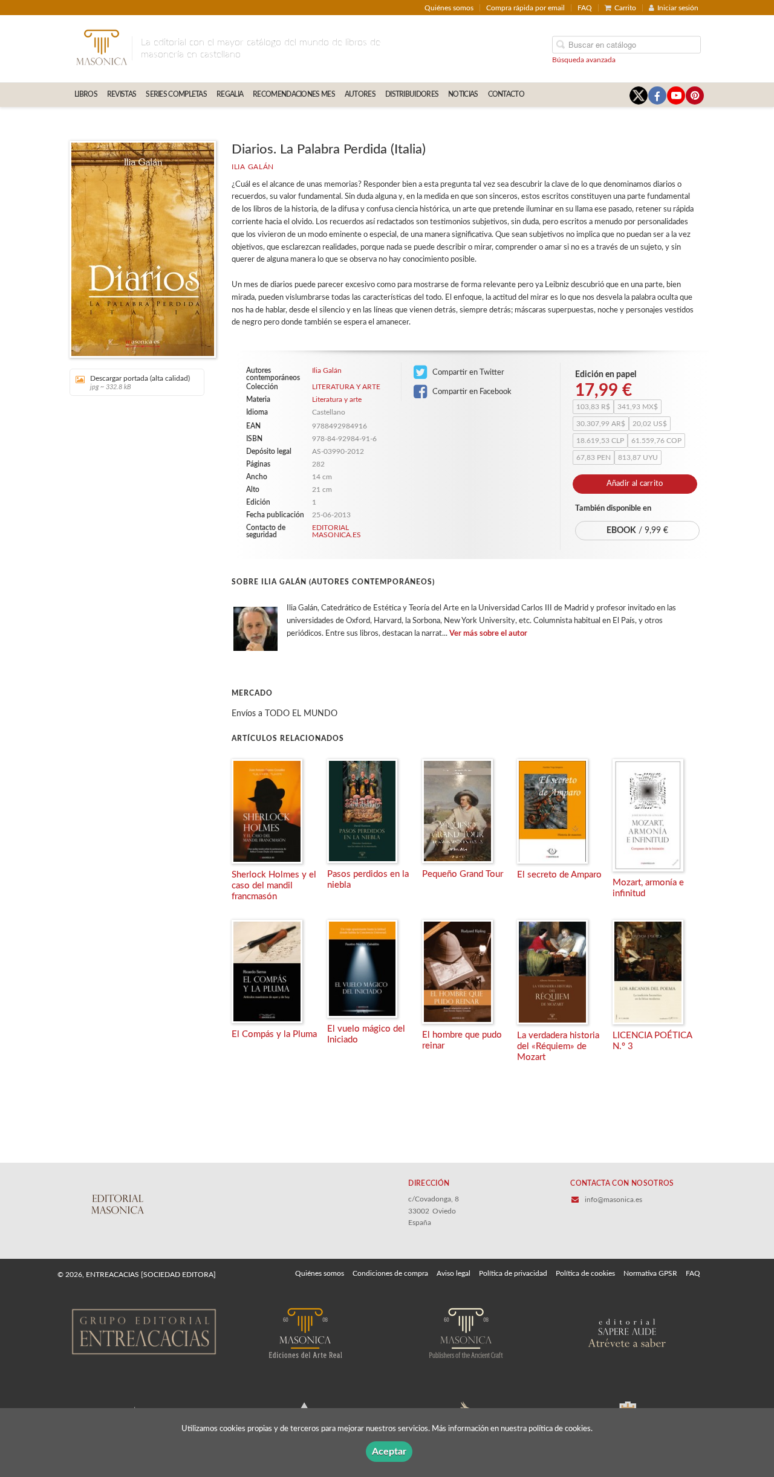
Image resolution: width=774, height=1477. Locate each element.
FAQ (584, 7)
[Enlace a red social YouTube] (676, 95)
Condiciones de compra (390, 1273)
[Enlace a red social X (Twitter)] (638, 95)
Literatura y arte (337, 399)
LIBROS (85, 94)
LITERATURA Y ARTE (346, 386)
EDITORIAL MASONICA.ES (336, 531)
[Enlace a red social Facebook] (657, 95)
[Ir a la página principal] (101, 46)
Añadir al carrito (635, 484)
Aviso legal (453, 1273)
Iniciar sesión (677, 7)
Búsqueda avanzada (584, 59)
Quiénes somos (448, 7)
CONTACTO (506, 94)
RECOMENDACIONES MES (294, 94)
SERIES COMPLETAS (176, 94)
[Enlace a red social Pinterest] (695, 95)
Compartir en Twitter (467, 372)
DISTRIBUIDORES (411, 94)
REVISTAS (121, 94)
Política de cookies (585, 1273)
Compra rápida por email (525, 7)
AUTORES (360, 94)
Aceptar (389, 1451)
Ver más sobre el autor (488, 634)
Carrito (625, 7)
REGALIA (229, 94)
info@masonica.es (613, 1199)
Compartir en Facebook (471, 391)
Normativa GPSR (650, 1273)
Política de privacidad (513, 1273)
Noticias (463, 94)
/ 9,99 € (637, 530)
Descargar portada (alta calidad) (140, 382)
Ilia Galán (253, 166)
